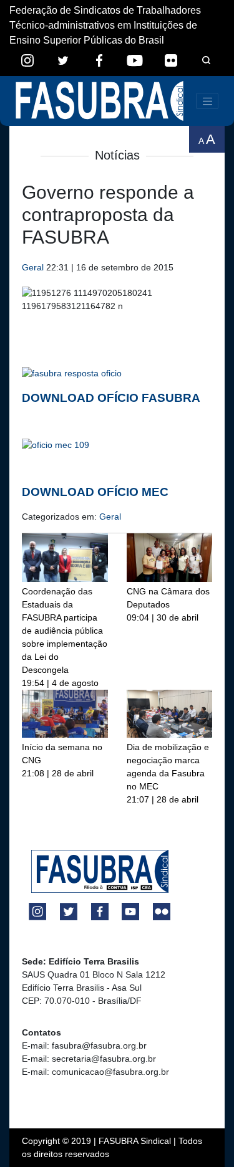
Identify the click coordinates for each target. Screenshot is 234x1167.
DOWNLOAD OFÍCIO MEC (95, 491)
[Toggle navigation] (207, 101)
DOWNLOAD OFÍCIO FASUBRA (111, 397)
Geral (33, 267)
